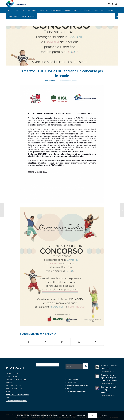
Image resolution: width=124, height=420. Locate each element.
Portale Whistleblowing (76, 391)
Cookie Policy (72, 382)
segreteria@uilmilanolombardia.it (19, 395)
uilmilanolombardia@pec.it (16, 401)
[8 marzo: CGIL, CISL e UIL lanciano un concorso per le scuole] (62, 46)
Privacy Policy (72, 379)
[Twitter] (109, 3)
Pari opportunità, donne (68, 81)
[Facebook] (112, 3)
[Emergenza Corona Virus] (122, 210)
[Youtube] (116, 3)
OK (92, 415)
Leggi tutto (103, 415)
